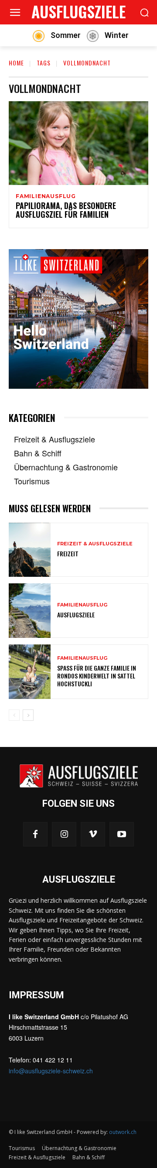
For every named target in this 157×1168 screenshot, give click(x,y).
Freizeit (67, 553)
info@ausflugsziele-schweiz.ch (51, 1070)
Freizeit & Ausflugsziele (95, 543)
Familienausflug (46, 196)
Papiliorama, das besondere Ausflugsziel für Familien (66, 210)
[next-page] (28, 715)
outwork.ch (123, 1132)
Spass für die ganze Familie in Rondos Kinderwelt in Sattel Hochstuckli (96, 675)
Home (16, 62)
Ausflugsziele (76, 614)
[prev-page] (14, 715)
